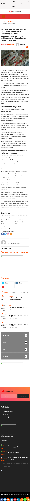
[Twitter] (24, 16)
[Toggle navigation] (3, 16)
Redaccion (22, 44)
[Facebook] (2, 234)
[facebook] (22, 16)
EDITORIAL (11, 323)
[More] (11, 234)
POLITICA (11, 305)
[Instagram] (8, 234)
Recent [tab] (6, 292)
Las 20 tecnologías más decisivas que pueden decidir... (18, 298)
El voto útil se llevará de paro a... (18, 307)
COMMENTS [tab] (24, 292)
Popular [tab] (15, 292)
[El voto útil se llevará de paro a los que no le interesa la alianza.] (4, 453)
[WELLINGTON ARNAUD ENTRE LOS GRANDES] (4, 459)
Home (4, 21)
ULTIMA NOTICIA (12, 313)
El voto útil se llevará (14, 452)
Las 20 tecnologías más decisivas (18, 446)
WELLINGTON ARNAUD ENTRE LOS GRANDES (18, 316)
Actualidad (11, 296)
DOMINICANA (11, 21)
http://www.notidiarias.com (14, 243)
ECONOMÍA (11, 44)
